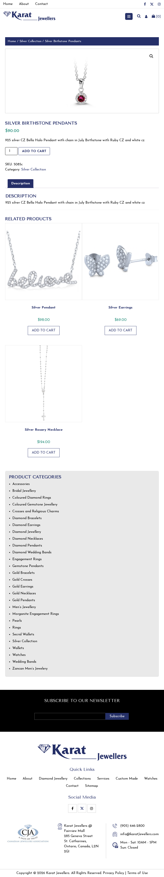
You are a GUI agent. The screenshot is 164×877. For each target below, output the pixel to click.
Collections (82, 778)
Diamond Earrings (26, 525)
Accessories (21, 484)
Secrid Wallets (23, 634)
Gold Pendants (23, 600)
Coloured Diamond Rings (31, 497)
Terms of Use (137, 873)
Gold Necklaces (24, 593)
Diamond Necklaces (27, 539)
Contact (72, 786)
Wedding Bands (24, 662)
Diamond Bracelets (27, 518)
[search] (138, 16)
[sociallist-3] (159, 4)
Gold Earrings (22, 586)
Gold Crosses (22, 580)
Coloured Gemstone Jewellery (34, 504)
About (27, 778)
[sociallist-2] (152, 4)
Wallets (18, 648)
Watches (19, 655)
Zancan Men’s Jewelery (30, 668)
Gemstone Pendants (28, 566)
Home (12, 41)
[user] (146, 16)
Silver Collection (30, 41)
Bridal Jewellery (24, 491)
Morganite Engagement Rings (35, 614)
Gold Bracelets (23, 573)
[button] (151, 56)
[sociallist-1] (145, 4)
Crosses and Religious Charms (35, 511)
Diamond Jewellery (26, 532)
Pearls (17, 621)
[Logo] (29, 16)
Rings (16, 627)
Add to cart (34, 151)
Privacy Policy (113, 873)
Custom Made (127, 778)
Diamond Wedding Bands (31, 552)
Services (103, 778)
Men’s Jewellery (24, 607)
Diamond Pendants (27, 545)
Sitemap (91, 786)
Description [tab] (20, 183)
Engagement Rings (27, 559)
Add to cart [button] (44, 330)
